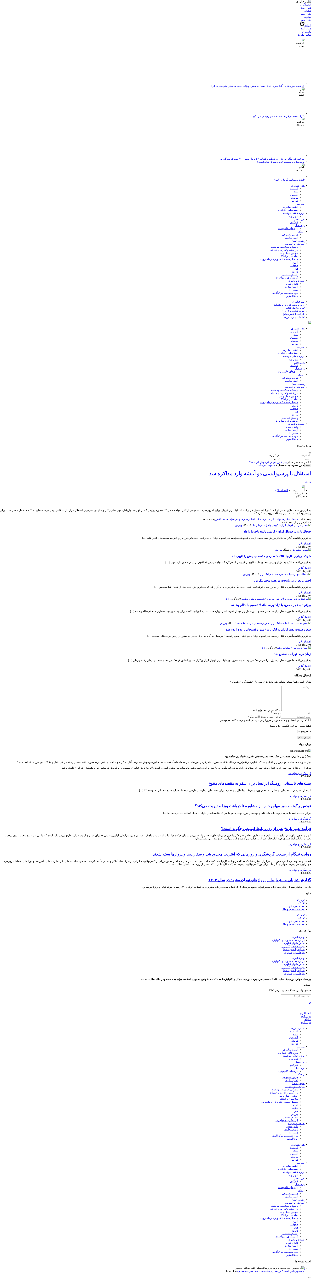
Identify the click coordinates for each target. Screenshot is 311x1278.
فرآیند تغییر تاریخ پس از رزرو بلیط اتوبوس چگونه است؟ (266, 829)
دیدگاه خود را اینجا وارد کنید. (267, 710)
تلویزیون (293, 216)
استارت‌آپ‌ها (291, 237)
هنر (296, 268)
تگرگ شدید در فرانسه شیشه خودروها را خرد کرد (279, 116)
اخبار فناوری (298, 185)
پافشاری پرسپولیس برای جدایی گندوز (235, 519)
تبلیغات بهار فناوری (294, 317)
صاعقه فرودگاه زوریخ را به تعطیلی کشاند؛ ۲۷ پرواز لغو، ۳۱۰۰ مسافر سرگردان (262, 158)
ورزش (294, 271)
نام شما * (276, 713)
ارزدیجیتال (299, 219)
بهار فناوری (298, 301)
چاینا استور (292, 296)
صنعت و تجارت (296, 280)
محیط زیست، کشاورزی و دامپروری (279, 259)
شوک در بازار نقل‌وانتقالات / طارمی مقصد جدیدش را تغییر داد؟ (271, 556)
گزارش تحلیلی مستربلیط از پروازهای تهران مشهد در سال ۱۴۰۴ (259, 880)
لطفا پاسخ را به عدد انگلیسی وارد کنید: (290, 725)
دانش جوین (292, 283)
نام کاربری (274, 455)
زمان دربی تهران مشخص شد (292, 654)
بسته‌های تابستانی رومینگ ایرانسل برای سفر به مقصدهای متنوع (260, 783)
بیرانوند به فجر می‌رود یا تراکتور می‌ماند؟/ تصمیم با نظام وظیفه (271, 605)
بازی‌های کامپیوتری (288, 228)
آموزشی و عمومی (295, 243)
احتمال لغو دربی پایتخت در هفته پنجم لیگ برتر (282, 580)
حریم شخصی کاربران (293, 311)
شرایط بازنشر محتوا (294, 314)
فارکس (294, 222)
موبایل (294, 197)
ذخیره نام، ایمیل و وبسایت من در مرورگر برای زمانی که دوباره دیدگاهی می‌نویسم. (263, 720)
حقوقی (294, 265)
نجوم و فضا (298, 240)
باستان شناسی (290, 274)
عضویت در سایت (266, 465)
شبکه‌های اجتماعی (288, 210)
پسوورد (276, 458)
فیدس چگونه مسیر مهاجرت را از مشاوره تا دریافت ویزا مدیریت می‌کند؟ (253, 806)
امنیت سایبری (290, 207)
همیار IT (293, 289)
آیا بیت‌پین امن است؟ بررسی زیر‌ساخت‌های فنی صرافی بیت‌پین (271, 1271)
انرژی (295, 262)
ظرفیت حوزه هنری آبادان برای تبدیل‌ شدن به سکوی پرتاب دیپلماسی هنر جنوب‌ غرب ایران (257, 86)
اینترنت (301, 203)
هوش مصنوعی (290, 234)
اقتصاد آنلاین (281, 490)
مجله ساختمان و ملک (293, 909)
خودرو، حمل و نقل (288, 253)
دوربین (294, 200)
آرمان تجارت (291, 286)
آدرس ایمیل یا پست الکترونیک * (264, 716)
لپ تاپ (294, 188)
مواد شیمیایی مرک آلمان (285, 293)
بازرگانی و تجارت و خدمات (284, 250)
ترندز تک (300, 900)
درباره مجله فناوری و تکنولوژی (288, 304)
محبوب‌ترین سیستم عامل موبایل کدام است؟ (281, 161)
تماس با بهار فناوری (294, 307)
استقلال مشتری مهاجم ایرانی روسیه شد (277, 519)
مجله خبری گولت (295, 906)
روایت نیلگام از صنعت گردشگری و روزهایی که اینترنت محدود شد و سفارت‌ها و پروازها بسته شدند (232, 854)
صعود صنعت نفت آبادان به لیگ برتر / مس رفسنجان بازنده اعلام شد (268, 629)
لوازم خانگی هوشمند (294, 213)
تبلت (295, 191)
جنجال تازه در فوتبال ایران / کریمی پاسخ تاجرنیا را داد (277, 531)
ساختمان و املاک (289, 256)
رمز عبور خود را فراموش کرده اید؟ (268, 462)
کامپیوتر (293, 194)
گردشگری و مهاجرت (287, 277)
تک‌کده (301, 903)
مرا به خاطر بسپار (297, 462)
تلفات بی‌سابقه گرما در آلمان (289, 179)
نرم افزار (300, 225)
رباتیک (301, 231)
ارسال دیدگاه (304, 737)
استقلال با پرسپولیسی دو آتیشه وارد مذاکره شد (260, 473)
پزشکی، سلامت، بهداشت (284, 246)
